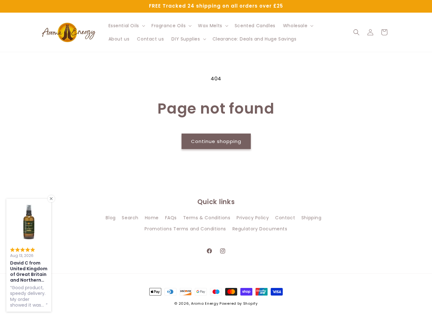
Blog (110, 218)
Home (152, 218)
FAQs (171, 218)
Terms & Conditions (207, 218)
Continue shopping (216, 141)
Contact (285, 218)
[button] (126, 25)
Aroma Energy (204, 303)
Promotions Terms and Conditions (185, 229)
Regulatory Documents (259, 229)
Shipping (311, 218)
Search (130, 218)
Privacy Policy (253, 218)
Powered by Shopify (238, 303)
